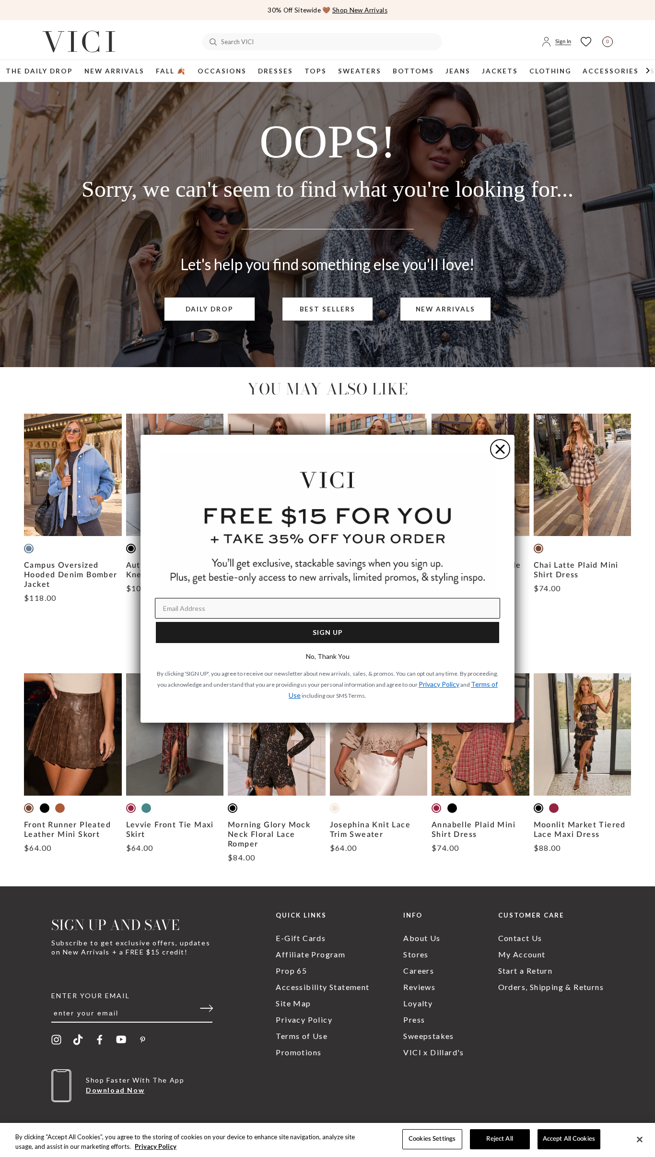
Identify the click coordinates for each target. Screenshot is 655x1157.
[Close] (639, 1139)
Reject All (499, 1139)
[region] (327, 1140)
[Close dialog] (500, 449)
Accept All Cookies (569, 1139)
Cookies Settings (432, 1139)
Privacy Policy (155, 1146)
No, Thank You (328, 656)
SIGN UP (328, 632)
